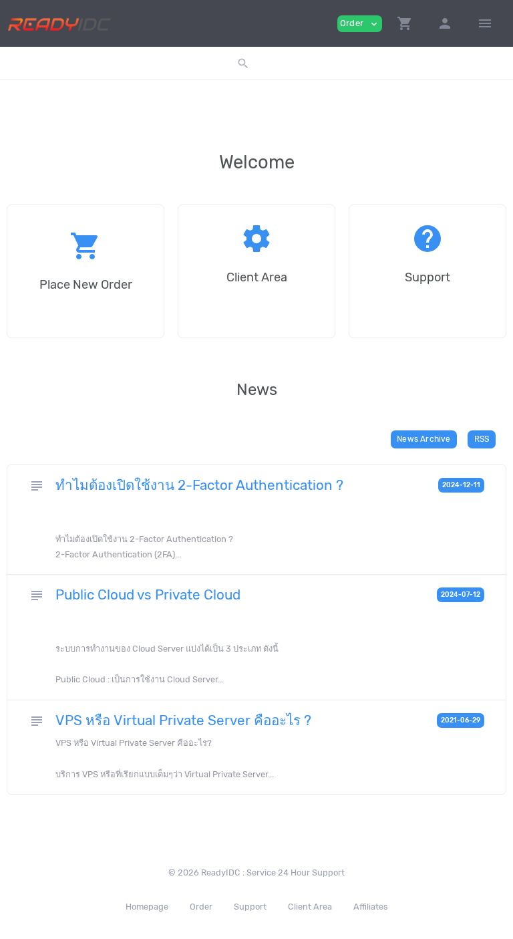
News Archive (423, 439)
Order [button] (359, 23)
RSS (482, 439)
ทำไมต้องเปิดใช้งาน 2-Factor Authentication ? (199, 485)
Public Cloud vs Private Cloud (147, 595)
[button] (404, 23)
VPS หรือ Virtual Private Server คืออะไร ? (185, 720)
